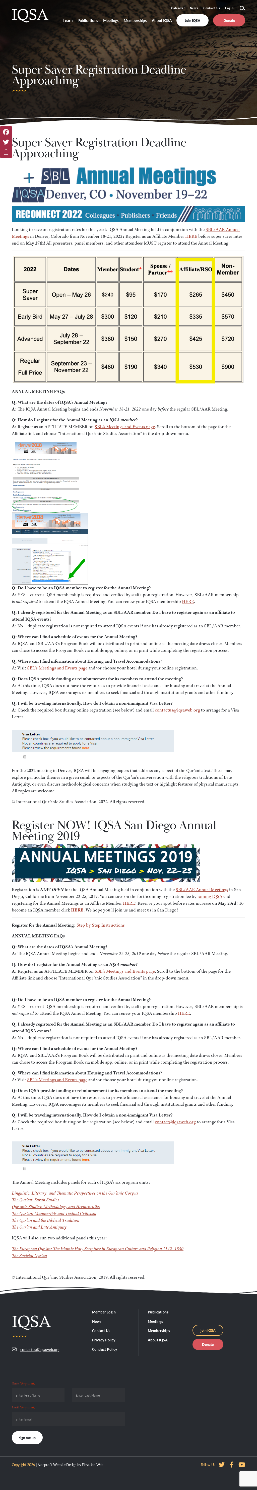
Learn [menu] (68, 20)
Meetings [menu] (111, 20)
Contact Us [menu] (101, 1330)
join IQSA (208, 1330)
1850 (178, 1248)
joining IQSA (210, 896)
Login (229, 8)
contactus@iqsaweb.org (177, 710)
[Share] (6, 152)
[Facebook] (6, 132)
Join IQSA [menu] (192, 20)
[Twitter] (6, 142)
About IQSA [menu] (162, 20)
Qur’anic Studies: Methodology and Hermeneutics (56, 1206)
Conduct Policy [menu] (104, 1349)
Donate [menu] (229, 20)
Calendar (178, 8)
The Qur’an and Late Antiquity (39, 1227)
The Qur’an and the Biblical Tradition (45, 1220)
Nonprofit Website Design (57, 1464)
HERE (191, 236)
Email (23, 1407)
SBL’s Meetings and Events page (125, 426)
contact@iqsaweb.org (175, 1122)
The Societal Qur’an (29, 1255)
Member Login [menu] (104, 1311)
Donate (208, 1344)
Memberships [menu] (135, 20)
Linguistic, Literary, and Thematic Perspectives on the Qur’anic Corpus (75, 1193)
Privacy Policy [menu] (103, 1339)
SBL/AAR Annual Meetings (202, 889)
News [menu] (96, 1321)
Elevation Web (92, 1464)
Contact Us (211, 8)
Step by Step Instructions (101, 925)
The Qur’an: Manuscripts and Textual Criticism (54, 1213)
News (194, 8)
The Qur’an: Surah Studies (35, 1200)
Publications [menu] (88, 20)
